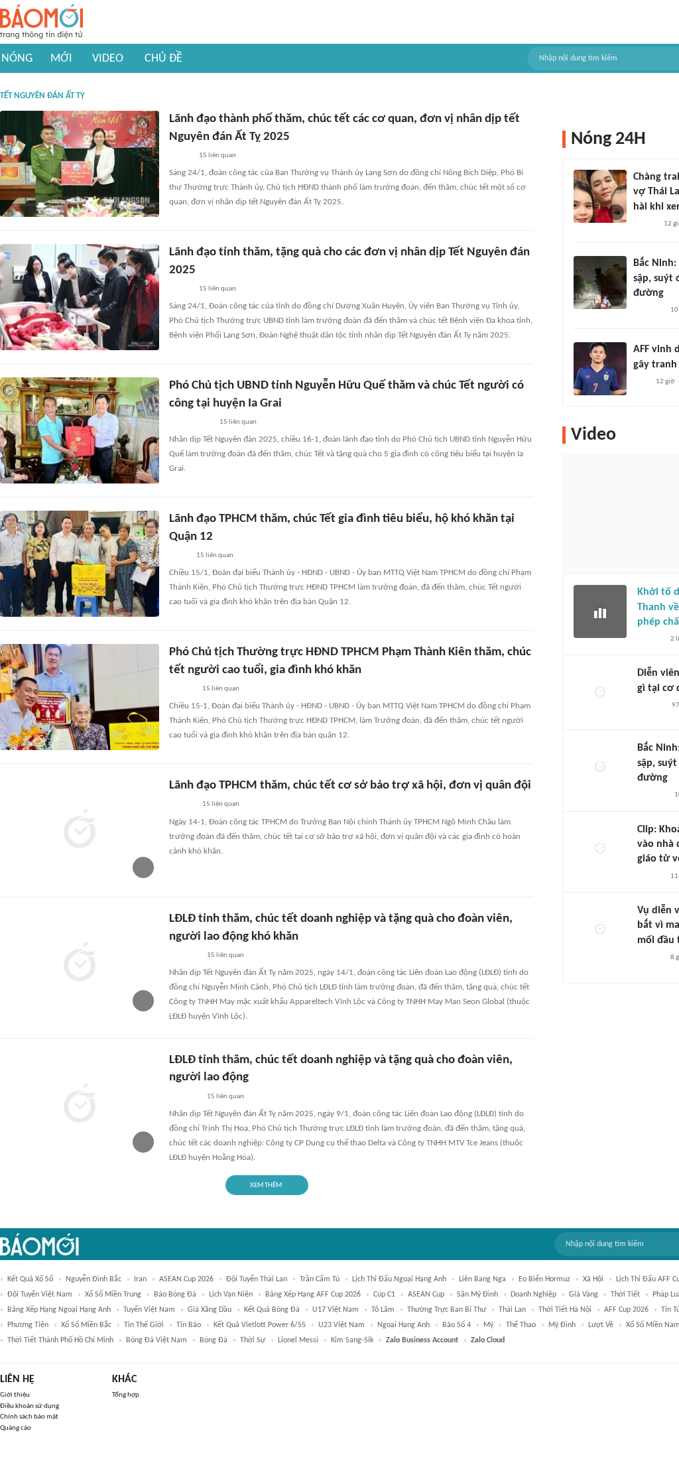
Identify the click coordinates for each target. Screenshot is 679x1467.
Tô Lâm (383, 1310)
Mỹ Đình (562, 1325)
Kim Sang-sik (352, 1340)
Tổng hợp (125, 1395)
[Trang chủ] (41, 22)
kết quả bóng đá (272, 1310)
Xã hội (593, 1279)
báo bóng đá (175, 1295)
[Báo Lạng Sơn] (180, 156)
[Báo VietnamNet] (644, 224)
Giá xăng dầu (209, 1310)
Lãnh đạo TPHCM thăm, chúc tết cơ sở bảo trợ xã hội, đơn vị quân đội (350, 785)
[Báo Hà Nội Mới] (650, 706)
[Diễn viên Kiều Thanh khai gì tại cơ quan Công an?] (600, 692)
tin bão (188, 1325)
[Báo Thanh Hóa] (184, 956)
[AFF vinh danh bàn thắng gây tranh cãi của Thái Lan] (600, 368)
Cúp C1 (384, 1295)
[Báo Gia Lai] (190, 422)
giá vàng (583, 1295)
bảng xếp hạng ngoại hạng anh (59, 1310)
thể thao (521, 1325)
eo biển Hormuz (544, 1279)
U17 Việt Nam (335, 1310)
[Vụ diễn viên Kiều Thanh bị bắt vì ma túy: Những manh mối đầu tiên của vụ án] (600, 929)
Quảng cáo (15, 1428)
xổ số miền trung (113, 1295)
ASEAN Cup (426, 1295)
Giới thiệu (15, 1395)
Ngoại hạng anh (403, 1325)
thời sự (252, 1340)
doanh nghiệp (533, 1295)
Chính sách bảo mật (29, 1417)
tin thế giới (144, 1325)
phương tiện (27, 1325)
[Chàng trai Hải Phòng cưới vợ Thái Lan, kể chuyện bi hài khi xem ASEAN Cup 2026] (600, 196)
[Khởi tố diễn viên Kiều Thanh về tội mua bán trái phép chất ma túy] (600, 611)
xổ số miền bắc (86, 1325)
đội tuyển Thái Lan (256, 1279)
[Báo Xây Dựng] (647, 310)
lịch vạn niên (231, 1295)
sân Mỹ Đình (477, 1295)
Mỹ (488, 1325)
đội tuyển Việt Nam (39, 1295)
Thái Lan (512, 1310)
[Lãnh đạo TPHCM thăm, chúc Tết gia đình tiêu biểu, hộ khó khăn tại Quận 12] (79, 564)
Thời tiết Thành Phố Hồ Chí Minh (60, 1340)
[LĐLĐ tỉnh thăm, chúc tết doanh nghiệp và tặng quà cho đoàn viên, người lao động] (79, 1105)
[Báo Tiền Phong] (649, 877)
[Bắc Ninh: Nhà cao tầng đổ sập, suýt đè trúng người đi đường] (600, 282)
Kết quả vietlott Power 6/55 (260, 1325)
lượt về (600, 1325)
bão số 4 (456, 1325)
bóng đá (213, 1340)
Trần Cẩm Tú (320, 1279)
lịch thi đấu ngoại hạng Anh (399, 1279)
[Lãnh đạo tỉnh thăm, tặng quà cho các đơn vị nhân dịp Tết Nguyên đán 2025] (79, 297)
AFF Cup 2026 (626, 1310)
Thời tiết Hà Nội (564, 1310)
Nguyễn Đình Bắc (93, 1279)
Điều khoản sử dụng (29, 1406)
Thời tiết (625, 1295)
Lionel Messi (298, 1340)
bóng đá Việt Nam (156, 1340)
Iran (140, 1279)
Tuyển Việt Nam (149, 1310)
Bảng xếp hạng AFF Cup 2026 (313, 1295)
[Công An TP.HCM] (178, 556)
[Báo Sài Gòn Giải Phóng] (181, 689)
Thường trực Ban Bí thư (446, 1310)
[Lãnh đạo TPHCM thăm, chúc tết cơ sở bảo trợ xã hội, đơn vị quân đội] (79, 830)
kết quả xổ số (30, 1279)
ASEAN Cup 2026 (186, 1279)
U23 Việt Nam (341, 1325)
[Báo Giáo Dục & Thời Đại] (640, 382)
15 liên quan (217, 155)
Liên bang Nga (482, 1279)
